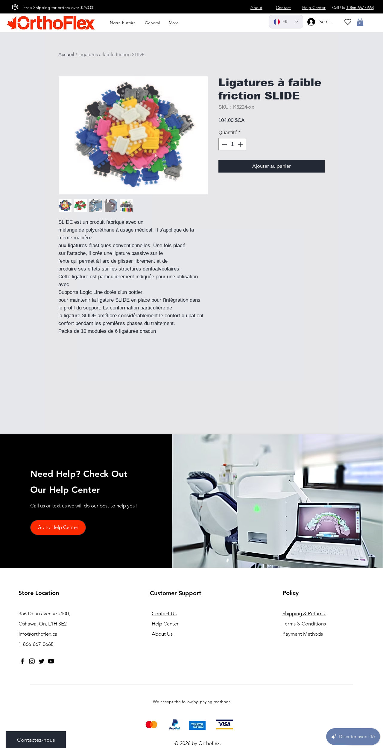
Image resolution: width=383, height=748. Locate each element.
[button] (360, 22)
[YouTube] (51, 661)
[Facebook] (22, 661)
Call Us (353, 7)
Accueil (66, 54)
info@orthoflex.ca (38, 634)
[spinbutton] (232, 144)
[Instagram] (32, 661)
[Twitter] (41, 661)
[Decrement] (223, 144)
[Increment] (240, 144)
